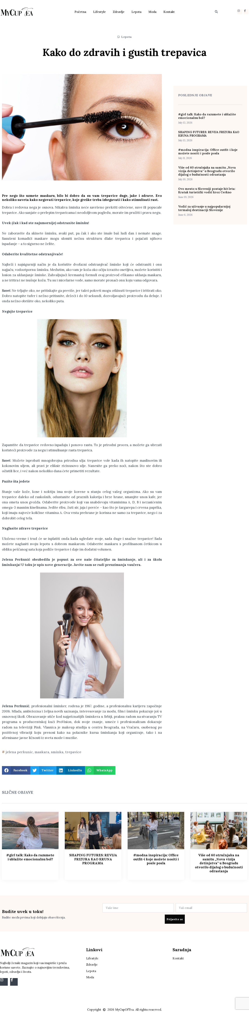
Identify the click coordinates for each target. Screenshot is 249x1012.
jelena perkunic (19, 752)
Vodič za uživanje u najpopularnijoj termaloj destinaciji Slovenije (204, 208)
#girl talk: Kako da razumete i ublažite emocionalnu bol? (207, 116)
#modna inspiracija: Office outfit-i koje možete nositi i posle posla (208, 151)
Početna (80, 12)
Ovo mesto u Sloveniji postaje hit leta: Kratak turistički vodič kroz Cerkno (206, 190)
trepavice (73, 752)
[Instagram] (239, 11)
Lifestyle (99, 12)
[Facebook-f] (246, 11)
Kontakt (169, 12)
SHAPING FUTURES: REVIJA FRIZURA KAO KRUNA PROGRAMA (208, 133)
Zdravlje (118, 12)
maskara (42, 752)
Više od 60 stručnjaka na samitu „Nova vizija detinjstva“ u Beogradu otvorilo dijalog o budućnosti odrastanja (207, 171)
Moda (152, 12)
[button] (216, 11)
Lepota (136, 12)
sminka (57, 752)
